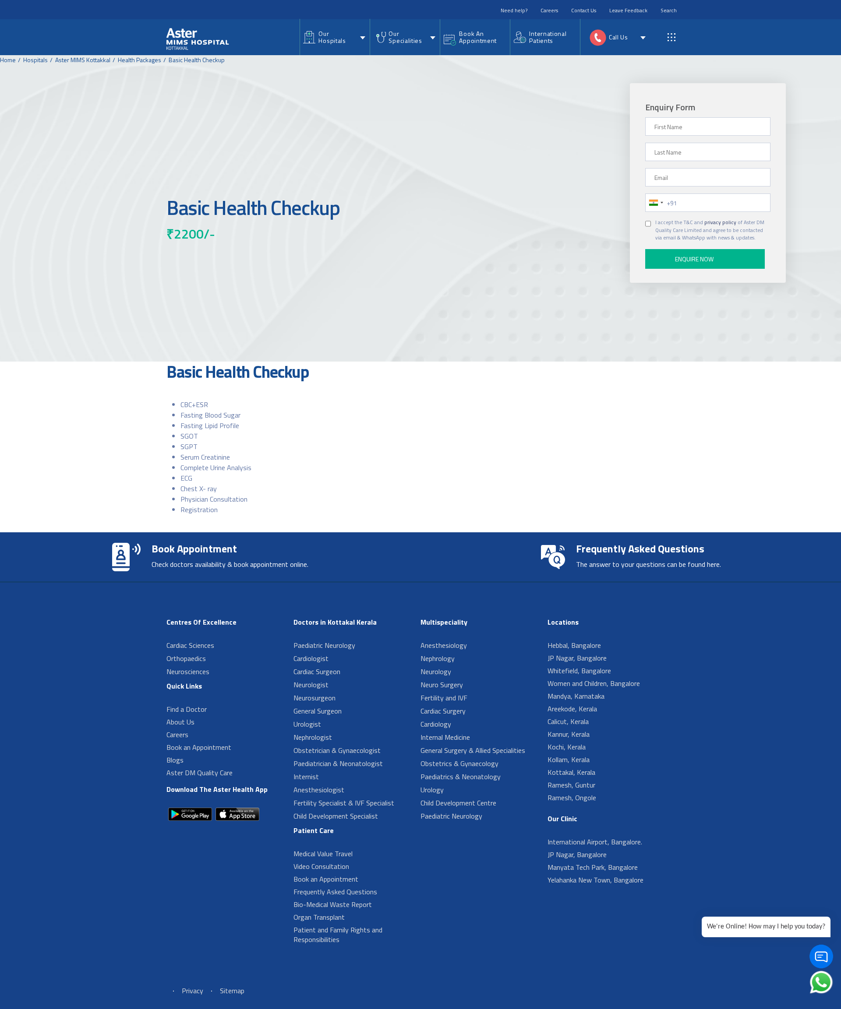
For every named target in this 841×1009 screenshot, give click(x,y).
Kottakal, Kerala (571, 772)
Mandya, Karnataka (576, 696)
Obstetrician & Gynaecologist (337, 750)
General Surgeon (317, 711)
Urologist (307, 724)
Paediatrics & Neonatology (460, 776)
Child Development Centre (458, 803)
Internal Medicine (445, 737)
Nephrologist (312, 737)
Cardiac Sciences (190, 645)
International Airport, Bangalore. (595, 842)
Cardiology (435, 724)
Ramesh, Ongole (572, 797)
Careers (549, 10)
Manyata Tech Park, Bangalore (593, 867)
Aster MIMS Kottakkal (82, 59)
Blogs (175, 760)
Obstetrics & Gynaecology (459, 763)
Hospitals (35, 59)
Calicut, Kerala (568, 721)
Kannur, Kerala (569, 734)
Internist (306, 776)
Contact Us (583, 10)
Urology (432, 789)
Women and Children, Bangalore (594, 683)
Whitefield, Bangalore (579, 670)
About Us (180, 722)
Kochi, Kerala (567, 747)
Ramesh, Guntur (571, 785)
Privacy (192, 990)
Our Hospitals (332, 37)
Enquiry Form (670, 107)
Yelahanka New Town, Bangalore (595, 880)
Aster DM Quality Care (199, 772)
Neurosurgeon (314, 698)
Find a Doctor (186, 709)
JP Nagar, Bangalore (577, 658)
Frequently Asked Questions (335, 891)
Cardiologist (311, 658)
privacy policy (720, 222)
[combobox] (656, 202)
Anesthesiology (443, 645)
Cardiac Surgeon (316, 671)
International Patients (547, 37)
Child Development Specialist (335, 816)
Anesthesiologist (318, 789)
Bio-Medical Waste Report (332, 904)
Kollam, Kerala (569, 759)
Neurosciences (187, 671)
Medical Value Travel (323, 853)
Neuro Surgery (441, 684)
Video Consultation (321, 866)
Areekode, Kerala (572, 708)
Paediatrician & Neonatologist (338, 763)
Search (669, 10)
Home (8, 59)
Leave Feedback (628, 10)
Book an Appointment (198, 747)
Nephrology (437, 658)
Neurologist (311, 684)
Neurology (435, 671)
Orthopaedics (186, 658)
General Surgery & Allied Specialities (472, 750)
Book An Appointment (478, 37)
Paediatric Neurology (324, 645)
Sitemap (232, 990)
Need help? (514, 10)
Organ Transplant (319, 917)
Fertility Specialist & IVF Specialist (343, 803)
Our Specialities (405, 37)
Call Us (618, 37)
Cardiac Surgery (443, 711)
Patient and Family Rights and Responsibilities (337, 935)
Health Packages (139, 59)
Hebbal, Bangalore (574, 645)
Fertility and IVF (443, 698)
